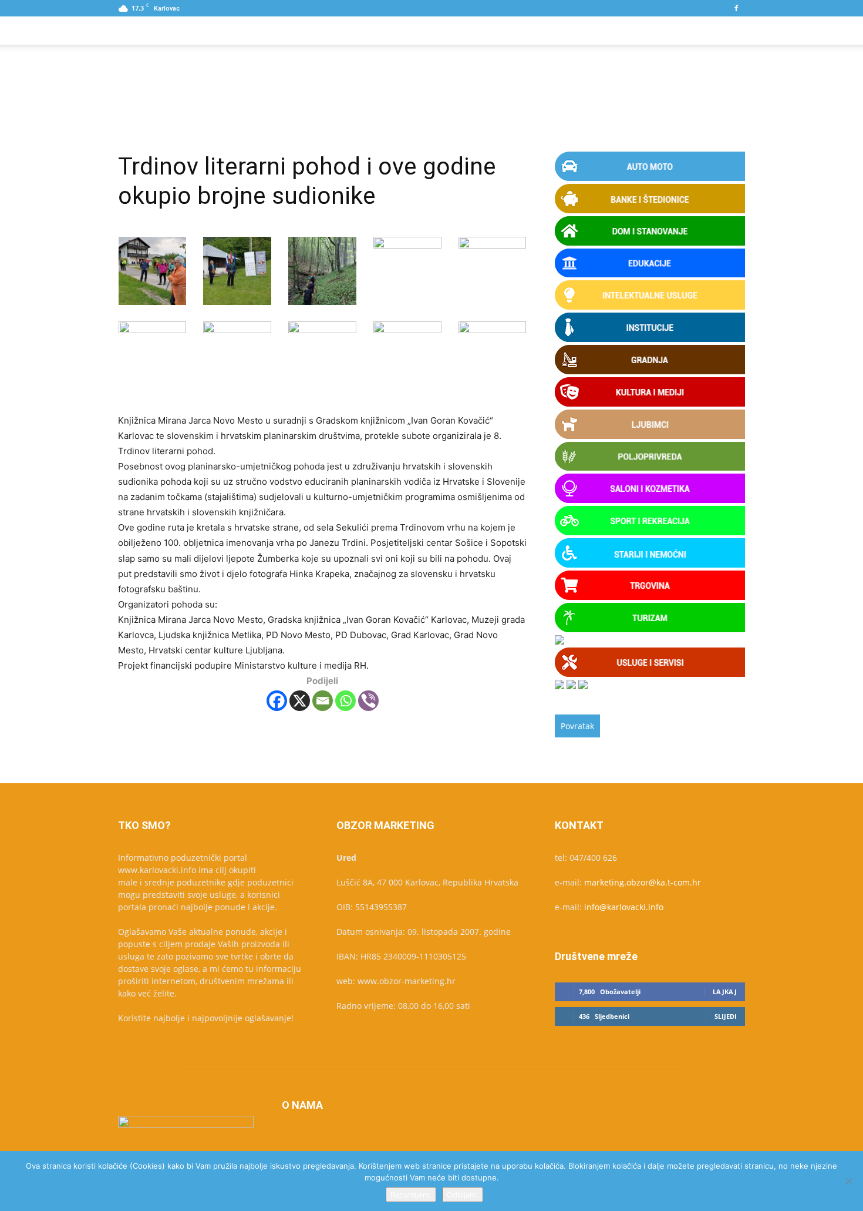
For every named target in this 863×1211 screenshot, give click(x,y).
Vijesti (345, 30)
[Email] (322, 700)
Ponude (206, 30)
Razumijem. (411, 1194)
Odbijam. (462, 1194)
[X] (299, 700)
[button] (731, 31)
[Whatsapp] (345, 700)
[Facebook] (736, 8)
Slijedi (725, 1016)
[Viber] (368, 700)
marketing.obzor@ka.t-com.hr (642, 882)
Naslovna (149, 30)
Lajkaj (725, 991)
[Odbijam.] (848, 1181)
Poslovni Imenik (277, 30)
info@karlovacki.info (623, 907)
